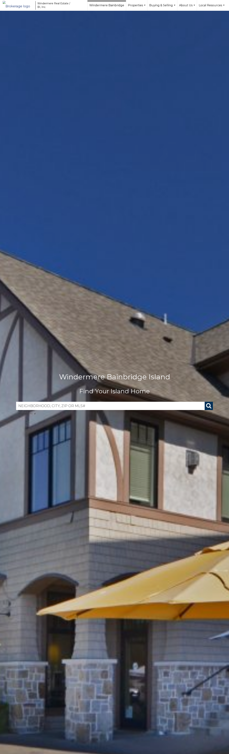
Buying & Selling (162, 7)
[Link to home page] (18, 5)
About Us (187, 7)
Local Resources (212, 7)
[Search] (209, 406)
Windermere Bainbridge (106, 5)
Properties (137, 7)
